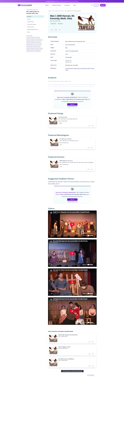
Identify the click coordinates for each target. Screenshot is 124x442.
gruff (36, 42)
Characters (50, 10)
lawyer (39, 46)
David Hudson (53, 23)
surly (36, 39)
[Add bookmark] (93, 126)
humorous (40, 39)
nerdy (35, 46)
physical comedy (30, 46)
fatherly (33, 42)
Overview (29, 16)
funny (39, 42)
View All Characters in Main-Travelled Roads (72, 371)
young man (29, 37)
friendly (28, 50)
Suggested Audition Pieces (32, 29)
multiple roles (38, 50)
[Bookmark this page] (56, 29)
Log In (96, 5)
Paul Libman (60, 23)
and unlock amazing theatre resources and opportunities (62, 1)
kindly (41, 48)
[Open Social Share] (59, 29)
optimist (33, 37)
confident (28, 42)
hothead (37, 37)
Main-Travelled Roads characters (58, 10)
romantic (37, 48)
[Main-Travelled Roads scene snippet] (54, 165)
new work (32, 50)
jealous (28, 39)
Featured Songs (30, 21)
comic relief (39, 44)
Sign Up (72, 104)
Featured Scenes (30, 26)
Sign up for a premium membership (67, 97)
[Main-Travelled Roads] (86, 23)
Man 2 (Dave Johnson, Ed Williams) (86, 162)
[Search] (91, 5)
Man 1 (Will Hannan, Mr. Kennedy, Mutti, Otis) (67, 118)
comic (35, 44)
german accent (29, 44)
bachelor (32, 48)
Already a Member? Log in (72, 106)
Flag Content (91, 375)
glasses (28, 48)
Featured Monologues (31, 24)
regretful (32, 39)
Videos (28, 32)
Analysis (28, 19)
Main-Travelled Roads (55, 21)
